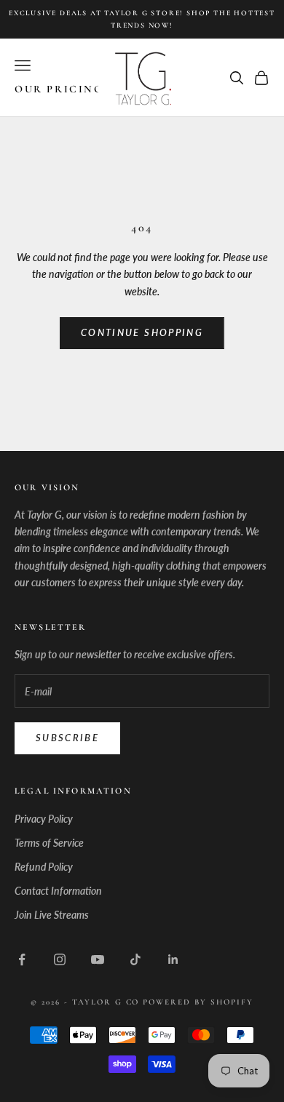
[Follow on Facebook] (22, 959)
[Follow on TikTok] (135, 959)
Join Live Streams (52, 915)
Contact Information (58, 891)
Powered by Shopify (198, 1002)
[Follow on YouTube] (97, 959)
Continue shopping (142, 332)
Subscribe (67, 737)
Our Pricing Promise (89, 89)
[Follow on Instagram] (59, 959)
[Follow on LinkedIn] (173, 959)
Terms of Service (49, 843)
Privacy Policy (44, 818)
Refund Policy (44, 867)
